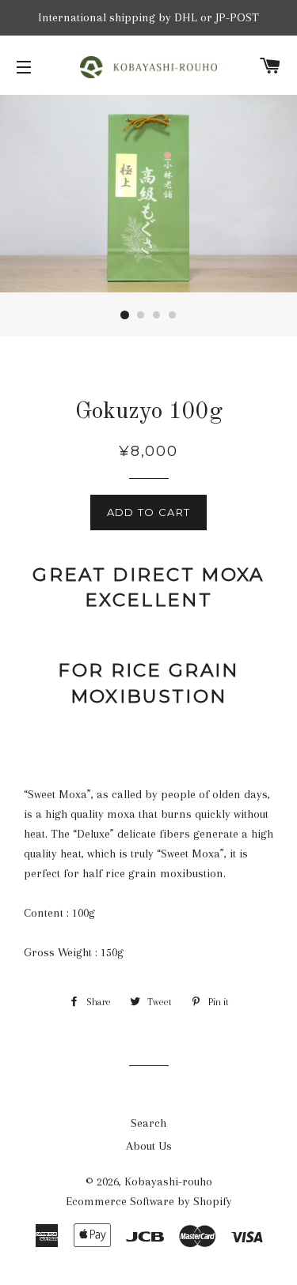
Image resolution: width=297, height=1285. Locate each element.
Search (148, 1123)
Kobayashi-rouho (168, 1181)
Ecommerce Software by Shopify (149, 1201)
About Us (149, 1146)
